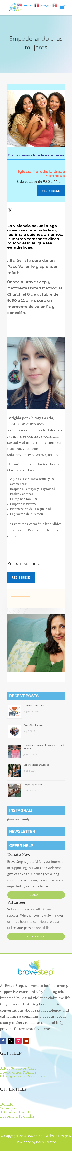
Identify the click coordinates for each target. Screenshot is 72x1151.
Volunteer (9, 1108)
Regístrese (51, 191)
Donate (36, 894)
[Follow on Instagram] (18, 1041)
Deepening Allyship (33, 784)
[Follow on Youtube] (26, 1041)
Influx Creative (46, 1142)
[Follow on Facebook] (3, 1041)
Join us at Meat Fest (34, 705)
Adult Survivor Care (18, 1068)
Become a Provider (17, 1116)
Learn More (36, 936)
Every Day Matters (33, 725)
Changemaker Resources (22, 1076)
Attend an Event (14, 1112)
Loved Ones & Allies (18, 1072)
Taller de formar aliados (36, 764)
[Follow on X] (11, 1041)
